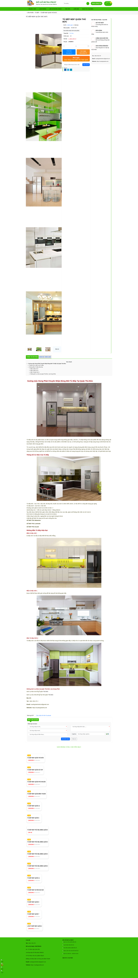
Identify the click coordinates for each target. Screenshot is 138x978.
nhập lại (74, 739)
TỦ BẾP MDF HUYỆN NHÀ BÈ (35, 890)
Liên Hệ (76, 9)
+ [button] (88, 46)
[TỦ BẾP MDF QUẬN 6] (33, 815)
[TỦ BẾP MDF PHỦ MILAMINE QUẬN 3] (37, 851)
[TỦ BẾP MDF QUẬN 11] (33, 875)
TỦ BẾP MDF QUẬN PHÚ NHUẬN (36, 781)
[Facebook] (65, 70)
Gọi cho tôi (86, 64)
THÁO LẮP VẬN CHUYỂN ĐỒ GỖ (70, 950)
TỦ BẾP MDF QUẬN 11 (33, 878)
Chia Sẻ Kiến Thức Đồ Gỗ (68, 944)
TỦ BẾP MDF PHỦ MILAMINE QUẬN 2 (37, 866)
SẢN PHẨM (42, 9)
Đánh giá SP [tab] (30, 715)
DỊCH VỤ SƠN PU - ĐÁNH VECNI (70, 953)
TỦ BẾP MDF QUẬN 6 (33, 818)
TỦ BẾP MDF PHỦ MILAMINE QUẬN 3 (37, 854)
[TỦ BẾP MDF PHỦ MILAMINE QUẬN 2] (37, 863)
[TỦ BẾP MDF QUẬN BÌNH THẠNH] (36, 791)
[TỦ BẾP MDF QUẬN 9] (33, 899)
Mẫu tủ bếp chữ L (34, 370)
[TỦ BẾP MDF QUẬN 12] (33, 803)
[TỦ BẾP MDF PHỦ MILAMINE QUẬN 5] (37, 827)
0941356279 (96, 3)
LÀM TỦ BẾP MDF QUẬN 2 (34, 926)
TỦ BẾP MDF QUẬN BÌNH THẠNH (36, 793)
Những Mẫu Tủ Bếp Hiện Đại (36, 367)
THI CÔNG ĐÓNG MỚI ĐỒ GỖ (70, 947)
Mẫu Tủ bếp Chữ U (34, 372)
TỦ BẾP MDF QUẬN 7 (33, 914)
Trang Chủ (32, 9)
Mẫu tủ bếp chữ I (34, 368)
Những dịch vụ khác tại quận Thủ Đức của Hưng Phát (43, 374)
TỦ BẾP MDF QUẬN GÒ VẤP (35, 769)
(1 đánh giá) (69, 25)
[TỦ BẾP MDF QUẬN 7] (33, 911)
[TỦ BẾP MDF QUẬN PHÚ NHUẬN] (36, 779)
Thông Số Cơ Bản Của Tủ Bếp (36, 365)
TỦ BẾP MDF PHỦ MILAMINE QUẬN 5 (37, 829)
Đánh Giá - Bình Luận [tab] (45, 356)
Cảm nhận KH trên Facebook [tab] (43, 715)
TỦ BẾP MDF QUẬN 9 (33, 902)
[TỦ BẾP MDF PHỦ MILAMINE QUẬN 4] (37, 839)
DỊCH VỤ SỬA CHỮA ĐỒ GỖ (69, 942)
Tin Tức (67, 9)
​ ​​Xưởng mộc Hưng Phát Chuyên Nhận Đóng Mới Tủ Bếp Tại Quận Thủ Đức (47, 363)
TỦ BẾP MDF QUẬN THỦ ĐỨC (35, 757)
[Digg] (71, 70)
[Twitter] (68, 70)
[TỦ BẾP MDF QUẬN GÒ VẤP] (35, 767)
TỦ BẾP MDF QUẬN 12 (33, 805)
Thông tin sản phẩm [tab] (32, 356)
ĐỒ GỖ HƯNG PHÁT (56, 9)
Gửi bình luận (65, 739)
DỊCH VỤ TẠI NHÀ (87, 9)
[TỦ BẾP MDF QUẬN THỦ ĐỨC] (36, 755)
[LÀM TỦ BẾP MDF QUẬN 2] (34, 923)
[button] (107, 734)
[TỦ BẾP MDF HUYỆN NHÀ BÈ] (35, 887)
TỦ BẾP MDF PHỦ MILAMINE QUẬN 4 (37, 842)
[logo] (43, 6)
